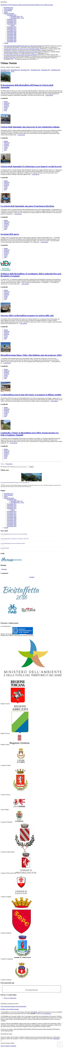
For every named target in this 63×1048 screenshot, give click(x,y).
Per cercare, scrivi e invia (7, 466)
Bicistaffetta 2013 (11, 26)
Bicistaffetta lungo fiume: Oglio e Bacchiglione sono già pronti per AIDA (31, 355)
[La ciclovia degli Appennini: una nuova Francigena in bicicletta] (5, 202)
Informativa (57, 1038)
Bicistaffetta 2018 (11, 15)
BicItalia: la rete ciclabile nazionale (10, 1009)
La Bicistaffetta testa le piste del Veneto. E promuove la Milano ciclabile (31, 395)
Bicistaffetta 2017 (11, 19)
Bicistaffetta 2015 (11, 22)
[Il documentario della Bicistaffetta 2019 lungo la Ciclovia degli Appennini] (5, 81)
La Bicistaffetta (8, 10)
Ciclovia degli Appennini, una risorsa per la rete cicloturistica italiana (21, 48)
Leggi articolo (49, 95)
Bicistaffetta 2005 (11, 38)
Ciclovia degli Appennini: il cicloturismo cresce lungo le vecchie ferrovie (23, 51)
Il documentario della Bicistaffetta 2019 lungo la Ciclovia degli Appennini (23, 46)
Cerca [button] (31, 466)
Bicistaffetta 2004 (11, 40)
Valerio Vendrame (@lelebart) (8, 1046)
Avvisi (12, 71)
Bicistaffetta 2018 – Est (16, 16)
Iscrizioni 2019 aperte (9, 57)
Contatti (6, 43)
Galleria (12, 25)
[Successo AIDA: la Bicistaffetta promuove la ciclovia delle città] (5, 312)
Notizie (6, 12)
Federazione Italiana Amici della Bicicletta (13, 1006)
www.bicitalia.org (46, 1013)
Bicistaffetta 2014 (11, 24)
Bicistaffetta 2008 (11, 34)
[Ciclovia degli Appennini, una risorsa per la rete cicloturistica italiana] (5, 123)
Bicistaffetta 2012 (11, 28)
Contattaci (31, 577)
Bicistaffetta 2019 (8, 7)
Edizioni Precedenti (9, 13)
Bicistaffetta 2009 (11, 32)
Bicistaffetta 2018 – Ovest (17, 18)
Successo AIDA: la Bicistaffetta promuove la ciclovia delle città (27, 315)
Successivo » (9, 464)
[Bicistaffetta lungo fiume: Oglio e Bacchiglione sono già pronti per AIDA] (5, 351)
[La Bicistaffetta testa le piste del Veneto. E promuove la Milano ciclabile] (5, 391)
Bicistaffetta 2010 (11, 31)
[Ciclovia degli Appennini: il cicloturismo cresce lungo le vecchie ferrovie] (5, 163)
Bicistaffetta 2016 (11, 21)
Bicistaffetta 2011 (11, 29)
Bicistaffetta (4, 4)
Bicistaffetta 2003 (11, 41)
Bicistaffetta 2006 (11, 37)
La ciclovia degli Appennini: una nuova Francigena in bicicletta (20, 54)
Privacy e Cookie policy (10, 998)
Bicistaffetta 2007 (11, 35)
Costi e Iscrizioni (8, 9)
